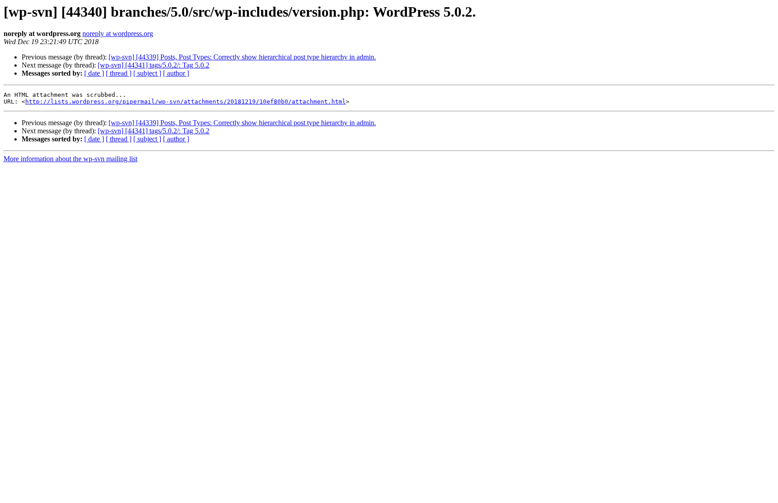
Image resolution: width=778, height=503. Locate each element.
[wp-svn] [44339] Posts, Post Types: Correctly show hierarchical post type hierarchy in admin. (242, 57)
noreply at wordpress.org (117, 33)
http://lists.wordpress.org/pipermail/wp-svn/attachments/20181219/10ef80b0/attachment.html (185, 101)
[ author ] (176, 73)
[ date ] (94, 73)
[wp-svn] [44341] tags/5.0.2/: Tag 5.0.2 (153, 65)
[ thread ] (118, 73)
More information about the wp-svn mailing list (70, 159)
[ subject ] (147, 73)
